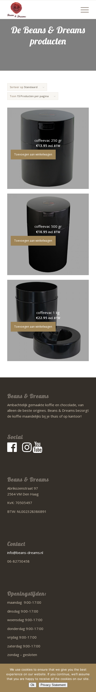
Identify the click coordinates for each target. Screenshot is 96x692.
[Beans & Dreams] (39, 9)
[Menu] (82, 9)
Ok (32, 685)
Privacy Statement (53, 685)
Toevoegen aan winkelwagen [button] (33, 154)
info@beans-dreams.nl (25, 552)
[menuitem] (82, 9)
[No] (90, 678)
